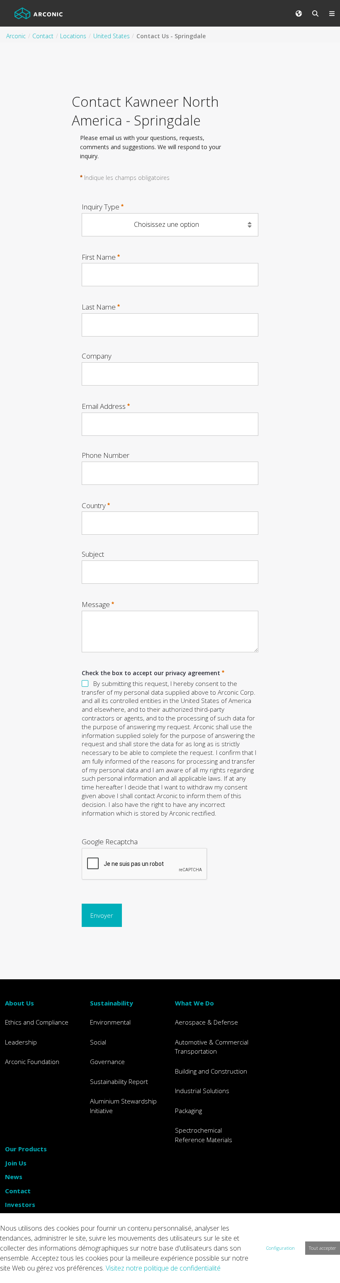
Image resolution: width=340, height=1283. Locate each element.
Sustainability (111, 1003)
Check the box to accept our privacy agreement (151, 673)
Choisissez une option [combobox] (166, 224)
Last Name (99, 307)
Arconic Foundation (32, 1061)
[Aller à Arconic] (39, 13)
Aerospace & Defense (206, 1022)
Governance (107, 1061)
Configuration (280, 1248)
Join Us (16, 1163)
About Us (19, 1003)
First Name (99, 256)
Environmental (110, 1022)
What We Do (194, 1003)
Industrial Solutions (202, 1090)
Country (94, 505)
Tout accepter (322, 1248)
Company (97, 356)
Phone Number (105, 455)
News (13, 1176)
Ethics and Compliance (36, 1022)
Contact (18, 1191)
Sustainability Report (119, 1081)
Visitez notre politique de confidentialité (163, 1268)
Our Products (26, 1149)
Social (98, 1042)
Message (96, 604)
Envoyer (101, 915)
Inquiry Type (100, 206)
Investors (20, 1204)
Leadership (21, 1042)
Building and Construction (211, 1071)
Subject (93, 554)
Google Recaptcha (110, 841)
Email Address (104, 406)
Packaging (188, 1110)
